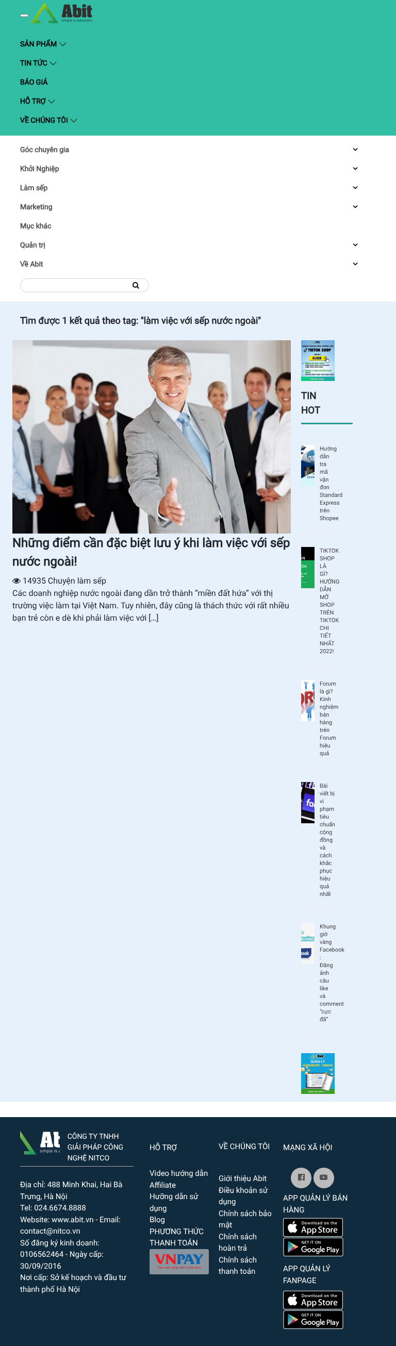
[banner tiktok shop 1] (318, 360)
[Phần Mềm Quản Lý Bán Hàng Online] (40, 1140)
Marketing (36, 207)
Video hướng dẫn (179, 1173)
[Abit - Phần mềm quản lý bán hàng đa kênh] (61, 13)
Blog (157, 1219)
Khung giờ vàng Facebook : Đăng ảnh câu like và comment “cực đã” (327, 973)
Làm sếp (33, 188)
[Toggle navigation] (24, 15)
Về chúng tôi (45, 121)
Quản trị (32, 245)
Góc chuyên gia (44, 150)
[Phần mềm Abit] (324, 1178)
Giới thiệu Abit (243, 1178)
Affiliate (163, 1185)
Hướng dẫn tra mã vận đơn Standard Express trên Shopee (327, 483)
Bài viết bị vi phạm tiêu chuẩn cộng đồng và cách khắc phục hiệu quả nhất (327, 840)
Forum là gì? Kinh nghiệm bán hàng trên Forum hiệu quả (327, 718)
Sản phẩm (89, 43)
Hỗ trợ (33, 101)
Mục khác (35, 226)
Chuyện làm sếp (77, 581)
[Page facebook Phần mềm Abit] (301, 1178)
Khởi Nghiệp (39, 169)
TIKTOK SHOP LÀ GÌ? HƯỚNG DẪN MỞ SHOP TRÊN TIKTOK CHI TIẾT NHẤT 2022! (327, 601)
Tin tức (34, 63)
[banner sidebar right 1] (318, 1073)
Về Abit (31, 264)
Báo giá (33, 82)
